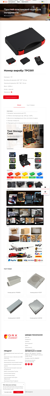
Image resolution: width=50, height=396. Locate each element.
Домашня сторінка (9, 15)
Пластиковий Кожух (9, 375)
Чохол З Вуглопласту (9, 360)
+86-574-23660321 (34, 358)
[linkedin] (31, 364)
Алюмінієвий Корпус (9, 373)
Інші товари (31, 105)
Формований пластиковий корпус (13, 362)
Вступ (19, 105)
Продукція (17, 15)
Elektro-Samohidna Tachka (11, 371)
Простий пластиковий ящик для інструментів (32, 15)
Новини (27, 341)
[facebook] (29, 364)
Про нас (27, 337)
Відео (18, 1)
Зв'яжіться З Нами (13, 3)
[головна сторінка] (5, 1)
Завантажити (25, 1)
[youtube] (26, 364)
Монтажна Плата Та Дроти (11, 381)
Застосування (11, 1)
